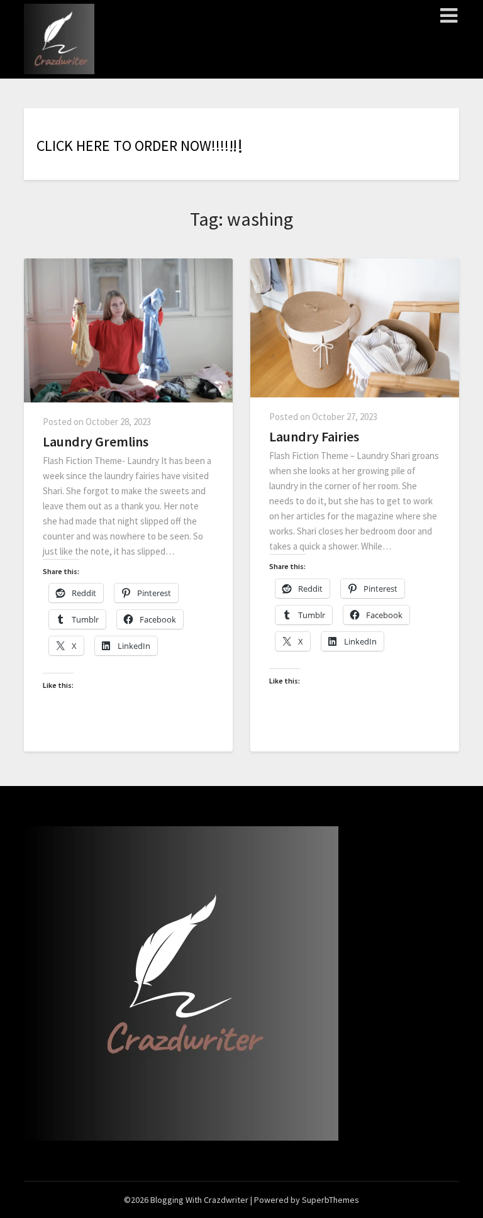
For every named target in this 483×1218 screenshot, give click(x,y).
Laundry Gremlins (95, 441)
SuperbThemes (330, 1199)
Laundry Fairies (314, 436)
